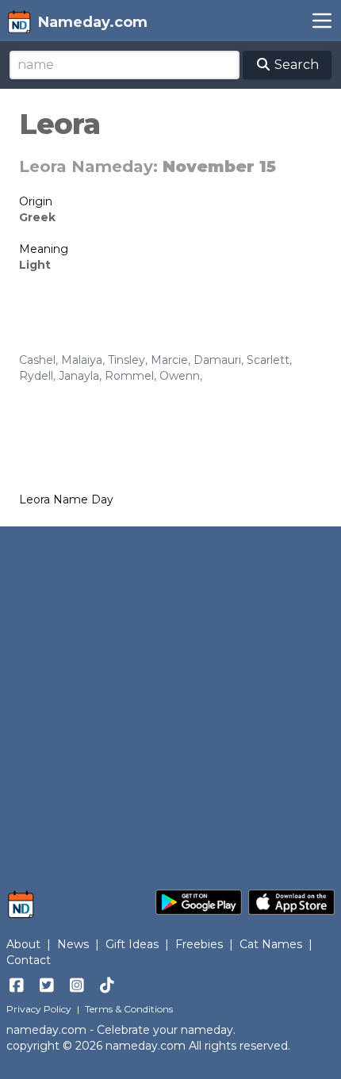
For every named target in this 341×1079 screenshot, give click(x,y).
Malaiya (81, 360)
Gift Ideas (132, 944)
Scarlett (268, 360)
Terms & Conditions (129, 1009)
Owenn (179, 376)
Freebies (199, 944)
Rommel (129, 376)
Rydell (36, 376)
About (23, 944)
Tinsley (126, 360)
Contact (28, 960)
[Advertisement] (170, 700)
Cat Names (270, 944)
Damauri (217, 360)
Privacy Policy (38, 1009)
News (73, 944)
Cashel (37, 360)
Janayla (79, 376)
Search (295, 64)
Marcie (169, 360)
